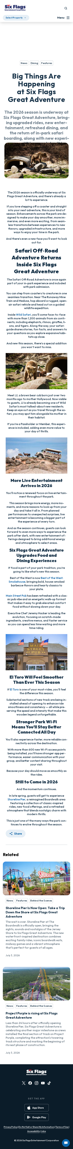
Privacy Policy (10, 1127)
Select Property (14, 17)
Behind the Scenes (41, 900)
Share (18, 833)
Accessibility (33, 1131)
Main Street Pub (16, 595)
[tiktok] (49, 1083)
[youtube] (43, 1083)
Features (21, 900)
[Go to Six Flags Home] (15, 8)
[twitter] (24, 1083)
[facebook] (30, 1083)
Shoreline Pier (16, 799)
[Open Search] (65, 8)
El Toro (14, 689)
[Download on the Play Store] (36, 1117)
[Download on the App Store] (36, 1108)
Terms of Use (62, 1127)
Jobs (43, 1131)
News (10, 900)
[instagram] (36, 1083)
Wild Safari (23, 314)
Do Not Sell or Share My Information (36, 1127)
